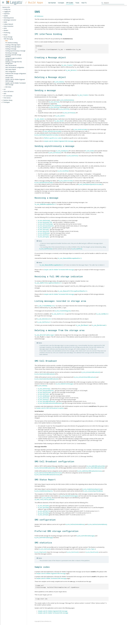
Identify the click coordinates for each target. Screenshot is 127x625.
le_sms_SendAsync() (62, 151)
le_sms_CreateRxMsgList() (46, 306)
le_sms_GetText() (43, 229)
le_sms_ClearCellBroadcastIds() (95, 468)
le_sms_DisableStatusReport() (44, 491)
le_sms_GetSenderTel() (45, 222)
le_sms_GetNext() (102, 314)
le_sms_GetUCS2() (43, 231)
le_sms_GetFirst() (58, 314)
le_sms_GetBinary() (44, 233)
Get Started (52, 3)
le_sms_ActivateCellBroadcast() (90, 372)
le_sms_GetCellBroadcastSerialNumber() (50, 403)
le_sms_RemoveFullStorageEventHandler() (72, 291)
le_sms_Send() (60, 116)
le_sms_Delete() (71, 70)
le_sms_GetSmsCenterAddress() (97, 524)
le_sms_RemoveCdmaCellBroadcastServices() (48, 473)
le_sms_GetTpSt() (43, 515)
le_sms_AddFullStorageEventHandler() (48, 283)
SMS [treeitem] (6, 40)
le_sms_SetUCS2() (64, 109)
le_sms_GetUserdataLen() (46, 226)
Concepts (61, 3)
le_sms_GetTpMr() (43, 505)
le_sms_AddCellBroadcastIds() (96, 466)
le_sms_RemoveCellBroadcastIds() (45, 468)
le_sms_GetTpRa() (43, 507)
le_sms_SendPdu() (63, 171)
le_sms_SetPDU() (54, 107)
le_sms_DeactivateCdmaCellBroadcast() (46, 379)
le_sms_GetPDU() (43, 235)
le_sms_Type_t (90, 549)
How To (84, 3)
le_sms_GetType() (43, 237)
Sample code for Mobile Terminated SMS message (59, 269)
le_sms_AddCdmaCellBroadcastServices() (89, 471)
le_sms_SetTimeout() (69, 113)
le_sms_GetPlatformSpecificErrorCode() (46, 135)
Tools (77, 3)
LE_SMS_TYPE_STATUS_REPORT (44, 499)
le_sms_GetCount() (45, 549)
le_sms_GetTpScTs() (44, 511)
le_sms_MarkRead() (82, 325)
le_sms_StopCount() (40, 552)
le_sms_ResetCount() (92, 552)
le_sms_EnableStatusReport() (91, 489)
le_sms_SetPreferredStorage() (85, 536)
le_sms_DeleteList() (44, 319)
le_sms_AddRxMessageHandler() (45, 204)
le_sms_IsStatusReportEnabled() (93, 491)
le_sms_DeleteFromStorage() (45, 335)
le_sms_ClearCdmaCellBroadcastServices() (47, 474)
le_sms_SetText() (54, 102)
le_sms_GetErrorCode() (80, 129)
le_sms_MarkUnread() (99, 325)
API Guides (69, 3)
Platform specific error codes (52, 138)
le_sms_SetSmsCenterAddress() (75, 524)
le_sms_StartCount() (73, 552)
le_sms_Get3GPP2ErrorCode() (52, 131)
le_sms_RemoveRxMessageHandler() (70, 258)
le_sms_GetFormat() (44, 220)
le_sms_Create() (67, 65)
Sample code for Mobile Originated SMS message (58, 141)
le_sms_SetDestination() (66, 100)
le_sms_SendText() (72, 155)
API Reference (39, 16)
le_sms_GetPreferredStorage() (44, 537)
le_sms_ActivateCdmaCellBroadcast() (85, 377)
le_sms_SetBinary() (55, 105)
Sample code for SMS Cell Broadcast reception (50, 408)
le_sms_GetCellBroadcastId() (46, 401)
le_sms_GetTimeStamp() (45, 224)
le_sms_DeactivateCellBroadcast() (45, 374)
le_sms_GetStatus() (44, 322)
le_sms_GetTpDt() (43, 513)
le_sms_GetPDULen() (44, 227)
